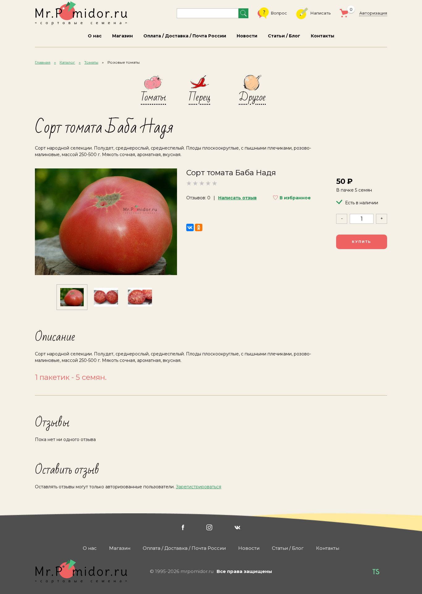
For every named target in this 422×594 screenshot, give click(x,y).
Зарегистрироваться (198, 487)
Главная (42, 62)
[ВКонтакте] (190, 227)
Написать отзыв (237, 198)
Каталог (67, 62)
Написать (320, 13)
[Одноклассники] (198, 227)
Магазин (122, 36)
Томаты (91, 62)
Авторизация (373, 13)
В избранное (295, 198)
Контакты (322, 36)
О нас (95, 36)
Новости (247, 36)
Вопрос (279, 13)
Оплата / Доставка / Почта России (184, 36)
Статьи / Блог (284, 36)
